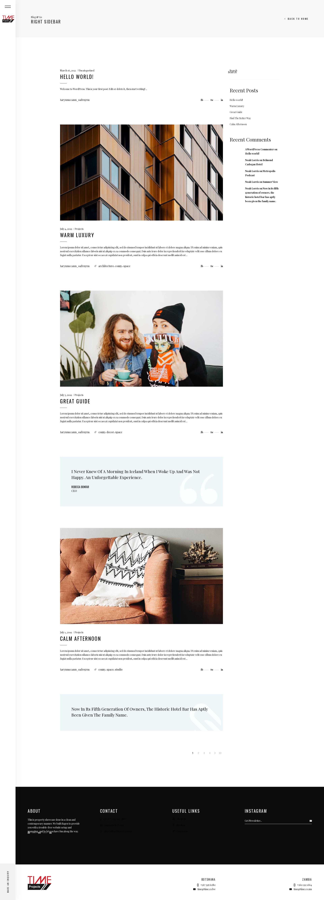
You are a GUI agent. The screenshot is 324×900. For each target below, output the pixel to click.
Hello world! (77, 76)
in (50, 832)
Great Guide (75, 401)
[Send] (312, 820)
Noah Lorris (252, 160)
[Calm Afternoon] (141, 576)
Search (233, 70)
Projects (79, 228)
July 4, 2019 (66, 228)
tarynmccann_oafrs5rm (74, 100)
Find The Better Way (240, 118)
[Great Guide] (141, 339)
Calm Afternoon (80, 638)
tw (40, 832)
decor (110, 432)
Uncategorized (86, 70)
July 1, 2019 (66, 632)
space (126, 266)
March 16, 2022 (68, 70)
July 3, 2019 (66, 395)
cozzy (118, 266)
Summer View (270, 181)
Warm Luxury (77, 235)
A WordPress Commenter (259, 149)
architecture (106, 266)
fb (29, 832)
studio (119, 669)
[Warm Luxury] (141, 173)
